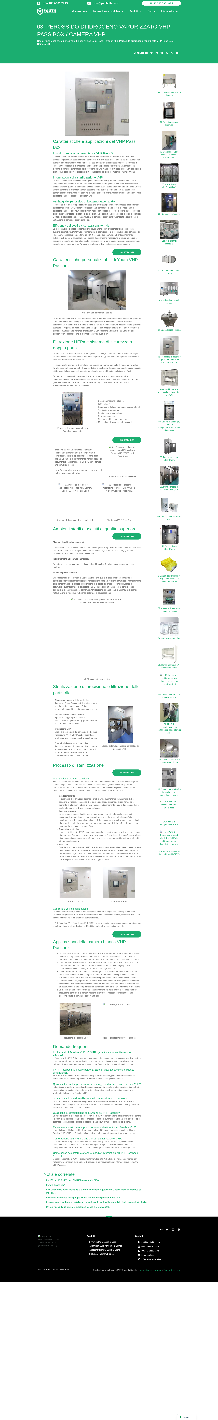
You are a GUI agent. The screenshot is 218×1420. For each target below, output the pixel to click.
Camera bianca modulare (106, 11)
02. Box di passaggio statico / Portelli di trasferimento (169, 155)
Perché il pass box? (55, 1185)
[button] (151, 53)
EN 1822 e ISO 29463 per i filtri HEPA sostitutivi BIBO (72, 1180)
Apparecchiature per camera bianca (64, 41)
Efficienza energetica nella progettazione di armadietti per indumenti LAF (83, 1197)
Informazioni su (169, 11)
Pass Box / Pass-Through (99, 41)
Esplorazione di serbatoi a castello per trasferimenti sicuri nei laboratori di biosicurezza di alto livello (96, 1202)
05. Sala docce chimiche (169, 214)
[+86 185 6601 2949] (38, 3)
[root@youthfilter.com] (89, 3)
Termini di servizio (172, 1270)
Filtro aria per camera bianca (102, 1242)
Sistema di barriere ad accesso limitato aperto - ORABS (169, 392)
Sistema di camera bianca (101, 1254)
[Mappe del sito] (139, 1255)
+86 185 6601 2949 (55, 3)
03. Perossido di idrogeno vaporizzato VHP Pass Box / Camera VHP (169, 360)
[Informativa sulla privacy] (139, 1259)
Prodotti (134, 11)
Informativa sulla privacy (152, 1259)
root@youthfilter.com (106, 3)
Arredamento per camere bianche (104, 1250)
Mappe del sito (148, 1255)
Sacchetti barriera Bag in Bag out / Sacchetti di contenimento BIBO (169, 579)
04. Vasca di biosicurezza (169, 330)
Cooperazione (79, 11)
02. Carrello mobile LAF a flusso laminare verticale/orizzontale (169, 792)
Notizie (151, 11)
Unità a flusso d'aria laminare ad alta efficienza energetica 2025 (78, 1207)
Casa (40, 41)
